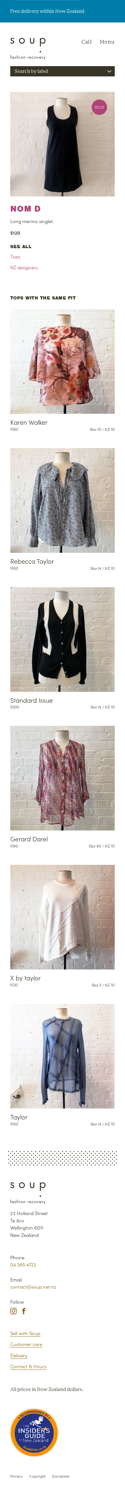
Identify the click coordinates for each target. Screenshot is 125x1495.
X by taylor (25, 977)
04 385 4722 (23, 1264)
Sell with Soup (25, 1333)
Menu (107, 42)
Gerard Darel (29, 838)
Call (86, 42)
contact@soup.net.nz (33, 1286)
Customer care (26, 1344)
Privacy (16, 1476)
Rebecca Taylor (32, 560)
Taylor (19, 1116)
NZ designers (24, 267)
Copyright (37, 1476)
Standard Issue (31, 699)
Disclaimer (61, 1476)
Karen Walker (28, 421)
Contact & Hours (28, 1366)
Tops (15, 256)
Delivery (18, 1355)
